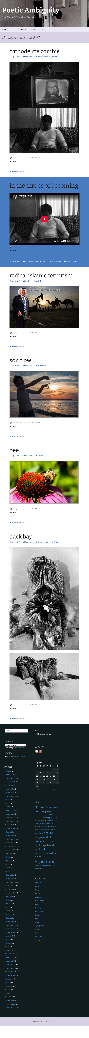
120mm (48, 807)
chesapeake (45, 811)
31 (37, 786)
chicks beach (42, 366)
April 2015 (8, 950)
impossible (48, 823)
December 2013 (10, 1004)
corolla (46, 815)
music (37, 833)
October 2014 (9, 972)
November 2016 (10, 886)
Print (37, 919)
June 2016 (8, 904)
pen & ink (46, 842)
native (41, 833)
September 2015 (10, 932)
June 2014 (8, 986)
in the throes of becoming (44, 185)
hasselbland (49, 820)
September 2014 (10, 975)
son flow (20, 360)
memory (47, 829)
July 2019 (8, 800)
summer (42, 853)
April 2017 (8, 868)
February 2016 (9, 918)
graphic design (39, 820)
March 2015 (8, 954)
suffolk (37, 853)
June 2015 (8, 943)
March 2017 (8, 871)
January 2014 (9, 1000)
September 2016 (10, 893)
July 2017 (8, 857)
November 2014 (10, 968)
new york (39, 837)
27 (47, 783)
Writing (37, 940)
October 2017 (9, 846)
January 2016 (9, 922)
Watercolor (39, 936)
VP (13, 29)
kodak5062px (54, 542)
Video (36, 261)
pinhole (39, 845)
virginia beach (44, 862)
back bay (21, 536)
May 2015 (8, 947)
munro (53, 829)
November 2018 (10, 821)
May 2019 (8, 803)
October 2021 (9, 785)
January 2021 (9, 789)
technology (48, 853)
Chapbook (22, 29)
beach (55, 808)
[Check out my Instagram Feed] (40, 751)
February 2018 (9, 832)
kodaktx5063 (47, 57)
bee (14, 450)
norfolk (54, 57)
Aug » (54, 789)
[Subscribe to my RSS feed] (36, 751)
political (38, 281)
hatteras (39, 823)
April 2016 (8, 911)
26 (44, 783)
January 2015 (9, 961)
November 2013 (10, 1008)
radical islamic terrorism (41, 275)
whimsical (47, 865)
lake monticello (39, 829)
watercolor (39, 866)
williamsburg (38, 868)
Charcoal (38, 883)
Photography (28, 57)
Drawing (38, 897)
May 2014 (8, 990)
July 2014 (8, 982)
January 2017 (9, 879)
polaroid (49, 845)
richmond (47, 850)
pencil (51, 842)
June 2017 (8, 861)
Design (37, 890)
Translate (21, 748)
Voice (37, 933)
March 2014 (8, 997)
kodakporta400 (50, 826)
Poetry (37, 915)
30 (57, 783)
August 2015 (9, 936)
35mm (40, 57)
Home (4, 29)
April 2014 (8, 993)
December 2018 (10, 818)
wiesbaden (55, 866)
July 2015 (8, 939)
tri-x (38, 857)
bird (37, 811)
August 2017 (9, 853)
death (51, 814)
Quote (37, 922)
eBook (33, 29)
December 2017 (10, 839)
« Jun (40, 789)
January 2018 (9, 835)
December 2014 (10, 965)
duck (42, 818)
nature (48, 833)
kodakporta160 (40, 826)
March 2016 (8, 914)
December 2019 (10, 796)
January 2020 (9, 792)
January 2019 (9, 814)
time (54, 853)
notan (53, 838)
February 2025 (9, 775)
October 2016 (9, 889)
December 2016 (10, 882)
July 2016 (8, 900)
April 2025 (8, 771)
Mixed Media (28, 261)
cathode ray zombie (35, 51)
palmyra (40, 456)
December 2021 (10, 782)
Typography (39, 926)
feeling (47, 817)
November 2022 (10, 778)
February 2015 (9, 957)
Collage (38, 886)
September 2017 (10, 850)
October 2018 (9, 825)
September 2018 (10, 828)
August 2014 (9, 979)
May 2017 (8, 864)
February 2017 (9, 875)
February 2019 (9, 810)
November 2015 (10, 929)
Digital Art (27, 281)
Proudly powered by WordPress (44, 1021)
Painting (38, 908)
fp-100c (54, 817)
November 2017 (10, 843)
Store (43, 29)
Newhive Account (19, 757)
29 (54, 783)
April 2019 (8, 807)
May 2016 (8, 907)
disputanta (38, 818)
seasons (53, 850)
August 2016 (9, 896)
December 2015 (10, 925)
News (37, 904)
